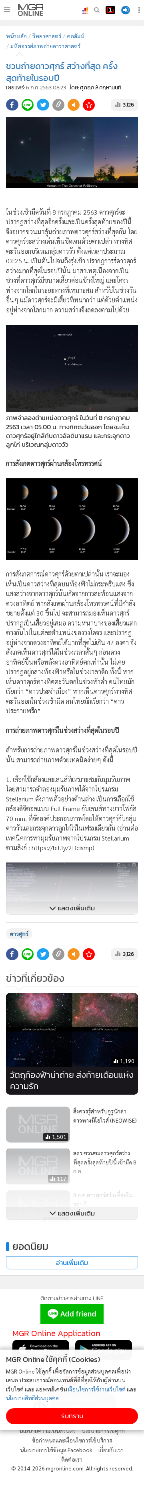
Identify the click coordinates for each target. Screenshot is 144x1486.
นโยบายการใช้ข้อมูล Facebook (56, 1449)
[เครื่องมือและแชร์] (140, 10)
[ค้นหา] (97, 10)
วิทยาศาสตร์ (46, 35)
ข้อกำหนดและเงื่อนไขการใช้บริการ (72, 1440)
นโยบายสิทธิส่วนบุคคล (32, 1397)
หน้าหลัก (16, 35)
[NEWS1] (110, 10)
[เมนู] (7, 9)
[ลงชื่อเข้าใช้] (125, 10)
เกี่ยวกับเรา (111, 1449)
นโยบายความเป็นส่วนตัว (47, 1430)
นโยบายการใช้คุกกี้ (103, 1430)
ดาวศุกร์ (19, 933)
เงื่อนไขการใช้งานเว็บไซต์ (97, 1389)
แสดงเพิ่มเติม (75, 908)
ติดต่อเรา (71, 1459)
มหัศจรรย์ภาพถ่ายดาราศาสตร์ (45, 45)
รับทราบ (72, 1416)
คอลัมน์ (75, 35)
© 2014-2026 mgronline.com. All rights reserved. (72, 1468)
